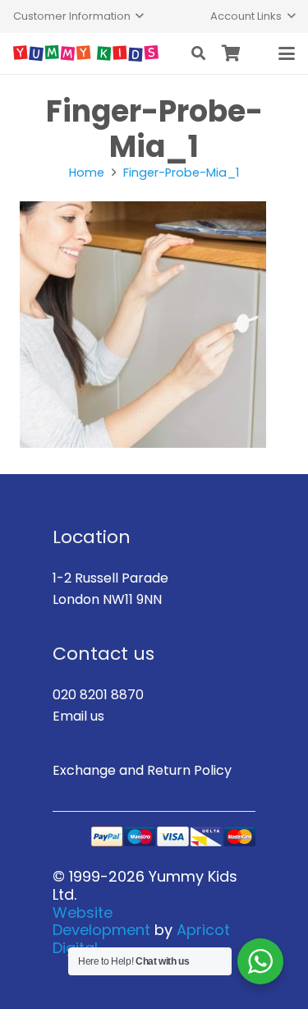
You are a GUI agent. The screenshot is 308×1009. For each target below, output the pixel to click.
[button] (78, 16)
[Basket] (232, 53)
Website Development (101, 921)
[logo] (86, 53)
